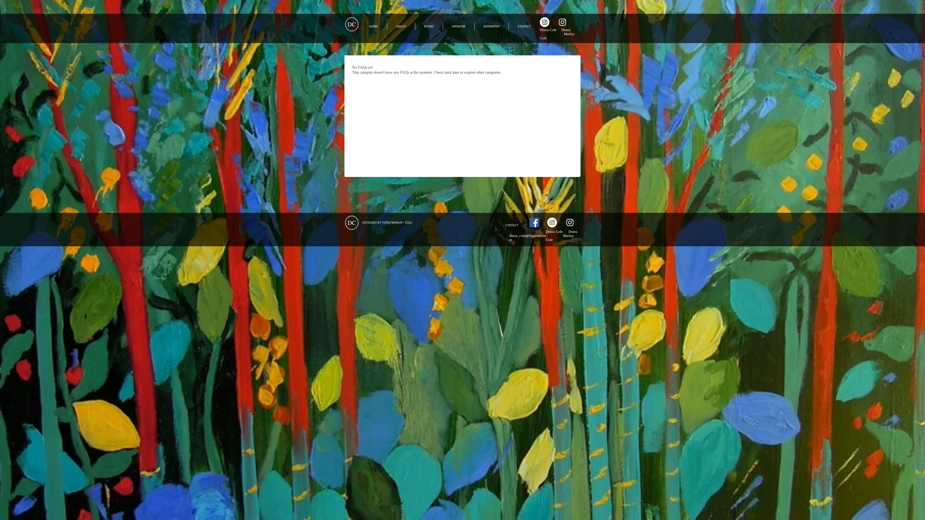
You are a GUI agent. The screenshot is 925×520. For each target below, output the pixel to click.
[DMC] (562, 22)
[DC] (544, 22)
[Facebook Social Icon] (534, 222)
